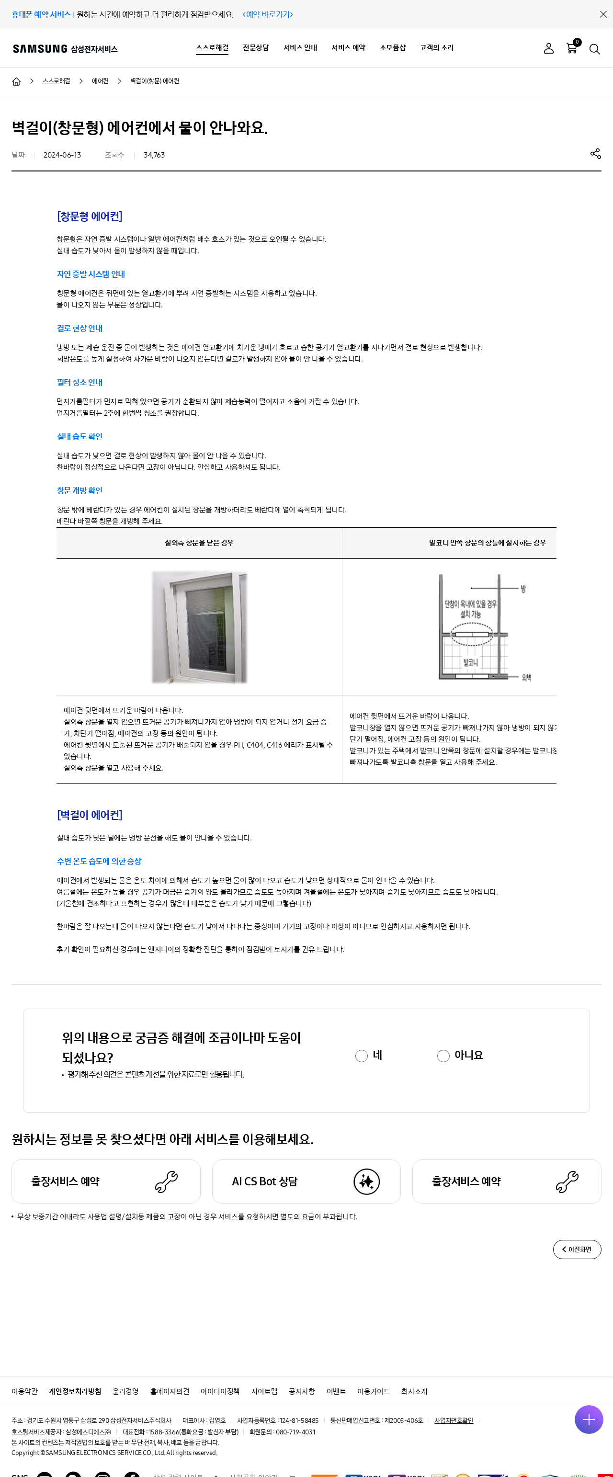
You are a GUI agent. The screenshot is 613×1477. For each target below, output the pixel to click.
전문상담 (256, 47)
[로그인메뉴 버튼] (549, 49)
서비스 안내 (301, 47)
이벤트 (336, 1391)
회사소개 (414, 1391)
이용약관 (24, 1391)
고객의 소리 (437, 47)
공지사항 (302, 1391)
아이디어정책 (220, 1391)
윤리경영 (125, 1391)
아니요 (468, 1055)
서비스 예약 (348, 47)
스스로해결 (212, 47)
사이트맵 (264, 1391)
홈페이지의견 (170, 1391)
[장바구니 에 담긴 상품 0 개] (572, 48)
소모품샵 (393, 47)
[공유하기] (596, 153)
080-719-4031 (295, 1432)
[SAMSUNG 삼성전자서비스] (64, 48)
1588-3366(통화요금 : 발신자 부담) (193, 1432)
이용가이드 (373, 1391)
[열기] (589, 1419)
